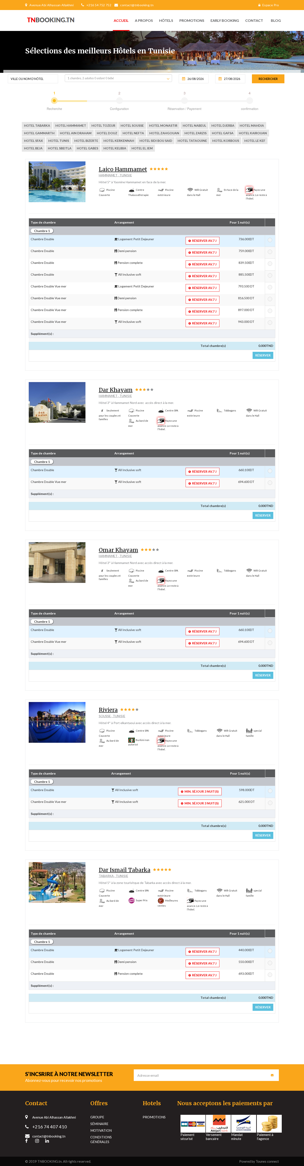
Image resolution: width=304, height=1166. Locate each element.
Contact (254, 20)
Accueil (121, 20)
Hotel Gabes (87, 148)
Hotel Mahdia (252, 125)
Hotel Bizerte (86, 140)
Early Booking (225, 20)
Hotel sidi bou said (156, 140)
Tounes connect (267, 1161)
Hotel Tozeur (103, 125)
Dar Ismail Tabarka (124, 870)
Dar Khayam (116, 390)
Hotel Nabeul (194, 125)
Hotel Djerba (222, 125)
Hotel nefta (133, 133)
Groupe (97, 1117)
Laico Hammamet (123, 169)
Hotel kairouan (253, 133)
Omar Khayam (118, 550)
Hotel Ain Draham (75, 133)
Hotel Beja (33, 148)
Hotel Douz (107, 133)
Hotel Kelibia (114, 148)
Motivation (101, 1130)
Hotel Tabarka (37, 125)
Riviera (108, 709)
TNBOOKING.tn (49, 1161)
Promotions (191, 20)
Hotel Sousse (132, 125)
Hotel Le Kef (254, 140)
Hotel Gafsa (222, 133)
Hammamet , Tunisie (115, 175)
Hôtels (166, 20)
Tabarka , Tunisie (113, 876)
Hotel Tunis (58, 140)
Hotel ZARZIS (195, 133)
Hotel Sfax (33, 140)
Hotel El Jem (142, 148)
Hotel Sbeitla (59, 148)
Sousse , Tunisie (112, 716)
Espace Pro (270, 5)
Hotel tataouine (192, 140)
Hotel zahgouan (164, 133)
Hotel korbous (225, 140)
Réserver (263, 355)
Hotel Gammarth (39, 133)
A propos (144, 20)
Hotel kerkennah (118, 140)
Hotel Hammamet (70, 125)
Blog (275, 20)
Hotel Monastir (163, 125)
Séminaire (99, 1124)
